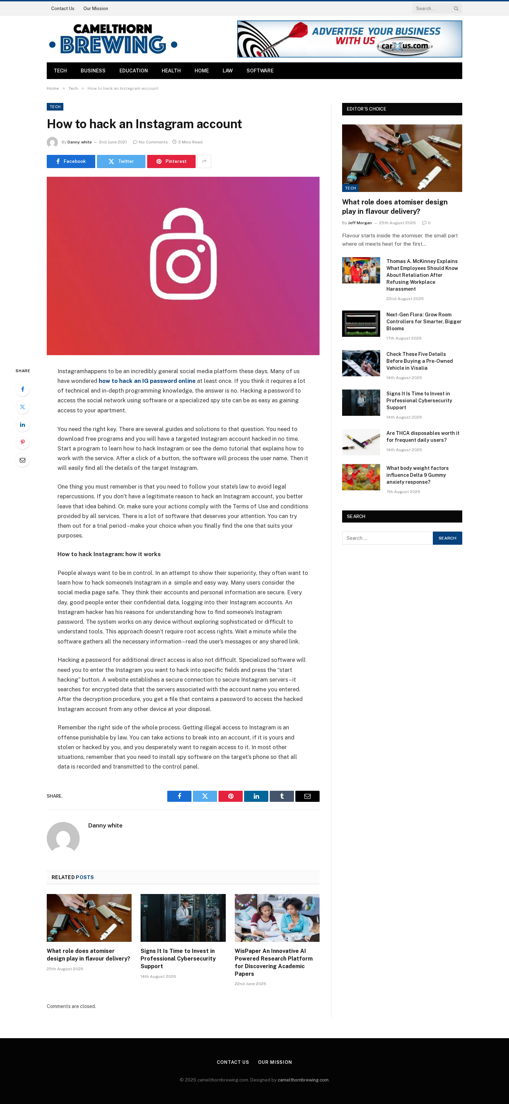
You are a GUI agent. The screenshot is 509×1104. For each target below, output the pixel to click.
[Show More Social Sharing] (204, 161)
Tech (60, 70)
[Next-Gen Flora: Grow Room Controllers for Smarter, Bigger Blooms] (361, 323)
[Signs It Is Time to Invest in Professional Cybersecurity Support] (183, 918)
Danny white (80, 142)
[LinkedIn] (22, 424)
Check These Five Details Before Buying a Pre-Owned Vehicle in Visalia (419, 361)
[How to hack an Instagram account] (183, 266)
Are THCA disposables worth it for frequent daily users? (422, 436)
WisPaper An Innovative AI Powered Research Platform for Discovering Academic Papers (274, 962)
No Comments (153, 142)
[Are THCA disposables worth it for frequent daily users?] (361, 442)
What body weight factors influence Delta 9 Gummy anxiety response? (417, 475)
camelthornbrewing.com (303, 1080)
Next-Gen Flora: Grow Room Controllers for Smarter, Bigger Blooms (424, 321)
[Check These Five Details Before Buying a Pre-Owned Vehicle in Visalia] (361, 363)
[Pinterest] (22, 442)
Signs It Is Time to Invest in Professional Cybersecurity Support (178, 959)
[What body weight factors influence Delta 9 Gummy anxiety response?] (361, 477)
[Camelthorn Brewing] (113, 39)
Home (202, 70)
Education (133, 70)
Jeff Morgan (360, 222)
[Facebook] (22, 389)
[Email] (22, 460)
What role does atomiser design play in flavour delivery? (88, 955)
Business (93, 70)
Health (171, 70)
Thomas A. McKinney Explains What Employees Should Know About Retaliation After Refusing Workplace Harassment (422, 275)
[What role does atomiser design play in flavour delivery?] (89, 918)
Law (228, 70)
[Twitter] (22, 407)
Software (260, 70)
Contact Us (62, 8)
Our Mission (95, 8)
